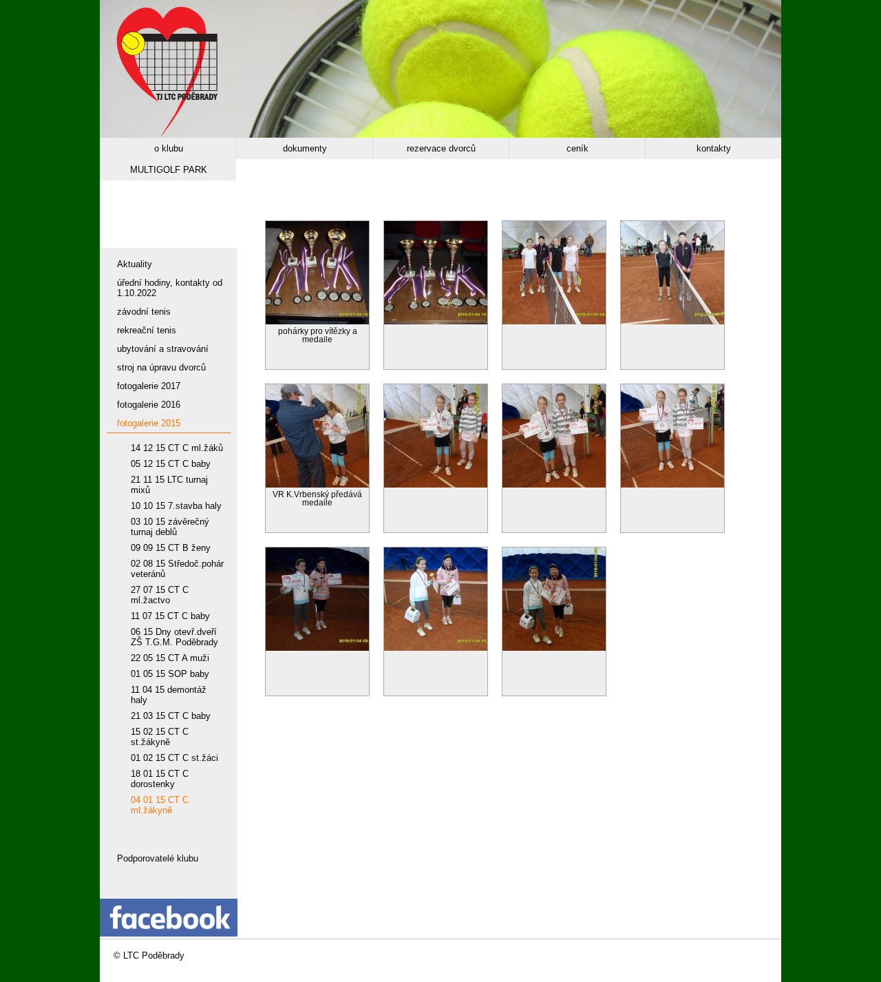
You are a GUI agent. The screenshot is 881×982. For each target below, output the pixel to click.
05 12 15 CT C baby (171, 464)
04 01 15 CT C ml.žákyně (160, 805)
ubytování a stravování (163, 349)
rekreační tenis (146, 330)
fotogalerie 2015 (148, 423)
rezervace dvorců (441, 148)
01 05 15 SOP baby (170, 674)
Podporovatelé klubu (157, 858)
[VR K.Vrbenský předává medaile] (317, 484)
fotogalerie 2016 (148, 404)
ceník (577, 148)
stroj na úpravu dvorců (161, 367)
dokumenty (305, 148)
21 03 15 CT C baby (171, 716)
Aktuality (134, 264)
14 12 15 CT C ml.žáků (177, 448)
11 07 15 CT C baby (170, 616)
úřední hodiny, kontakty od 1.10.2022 (169, 288)
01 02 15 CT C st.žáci (174, 758)
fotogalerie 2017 (148, 386)
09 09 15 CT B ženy (171, 548)
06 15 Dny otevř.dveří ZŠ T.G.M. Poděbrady (174, 637)
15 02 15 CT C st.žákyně (160, 737)
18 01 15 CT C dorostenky (160, 779)
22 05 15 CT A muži (170, 658)
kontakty (714, 148)
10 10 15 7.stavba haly (176, 506)
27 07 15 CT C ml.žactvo (160, 595)
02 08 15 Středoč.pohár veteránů (177, 568)
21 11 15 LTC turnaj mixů (169, 484)
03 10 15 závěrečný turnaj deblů (170, 526)
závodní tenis (144, 311)
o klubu (168, 148)
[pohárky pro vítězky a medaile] (317, 321)
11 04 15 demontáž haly (168, 695)
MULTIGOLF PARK (168, 170)
